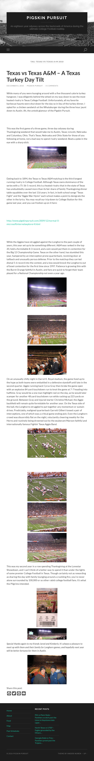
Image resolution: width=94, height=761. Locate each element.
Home (9, 710)
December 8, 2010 (15, 86)
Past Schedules (13, 731)
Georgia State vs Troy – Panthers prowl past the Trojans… (45, 740)
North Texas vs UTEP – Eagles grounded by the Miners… (44, 730)
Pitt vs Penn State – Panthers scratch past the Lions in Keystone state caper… (45, 719)
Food (9, 721)
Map (9, 726)
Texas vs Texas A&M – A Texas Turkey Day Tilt (43, 76)
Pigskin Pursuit (47, 17)
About (9, 716)
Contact (10, 736)
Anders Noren (74, 754)
